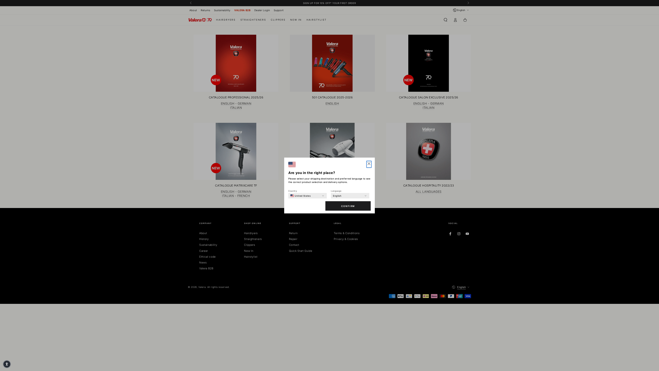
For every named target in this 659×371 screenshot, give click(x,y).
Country (292, 191)
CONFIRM (348, 206)
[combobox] (300, 196)
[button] (7, 364)
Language (336, 191)
